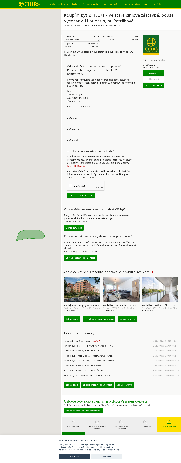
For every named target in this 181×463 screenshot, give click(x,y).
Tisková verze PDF (153, 85)
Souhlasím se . (92, 151)
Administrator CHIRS (154, 59)
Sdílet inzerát (153, 79)
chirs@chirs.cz (149, 65)
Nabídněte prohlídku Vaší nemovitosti (83, 410)
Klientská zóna (135, 4)
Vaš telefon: (73, 129)
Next (95, 289)
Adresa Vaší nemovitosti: (80, 106)
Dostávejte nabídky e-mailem (97, 427)
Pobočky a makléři (110, 4)
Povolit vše (74, 456)
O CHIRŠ (123, 4)
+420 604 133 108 (151, 67)
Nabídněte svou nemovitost (82, 257)
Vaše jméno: (73, 118)
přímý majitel (76, 101)
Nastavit (117, 450)
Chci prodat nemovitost (55, 4)
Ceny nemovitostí (93, 4)
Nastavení (107, 456)
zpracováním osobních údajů (99, 151)
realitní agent (76, 94)
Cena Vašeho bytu (169, 426)
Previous (68, 289)
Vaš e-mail (72, 140)
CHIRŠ (29, 4)
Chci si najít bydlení (75, 4)
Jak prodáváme (145, 426)
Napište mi (153, 73)
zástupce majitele (78, 97)
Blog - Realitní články (152, 4)
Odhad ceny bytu (74, 227)
